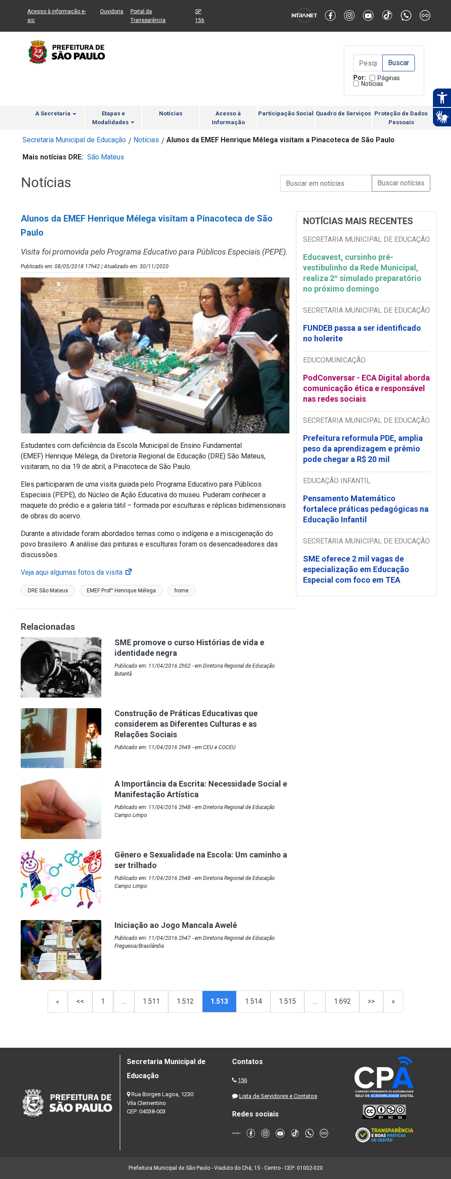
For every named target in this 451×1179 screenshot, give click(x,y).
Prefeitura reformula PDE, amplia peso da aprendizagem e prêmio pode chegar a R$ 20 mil (363, 448)
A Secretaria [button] (53, 113)
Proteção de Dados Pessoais (401, 118)
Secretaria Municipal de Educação (74, 140)
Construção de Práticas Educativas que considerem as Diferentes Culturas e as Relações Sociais (186, 724)
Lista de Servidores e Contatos (278, 1096)
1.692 (342, 1001)
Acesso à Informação (228, 118)
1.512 (185, 1001)
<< (80, 1001)
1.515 (287, 1001)
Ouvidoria (111, 11)
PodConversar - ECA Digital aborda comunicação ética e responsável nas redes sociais (366, 388)
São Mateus (105, 157)
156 (242, 1080)
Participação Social (286, 113)
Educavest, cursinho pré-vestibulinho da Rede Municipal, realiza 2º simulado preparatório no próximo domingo (362, 272)
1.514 (253, 1001)
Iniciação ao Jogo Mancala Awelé (176, 925)
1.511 (151, 1001)
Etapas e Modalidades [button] (111, 118)
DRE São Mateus (48, 591)
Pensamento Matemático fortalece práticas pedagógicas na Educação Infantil (366, 509)
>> (371, 1001)
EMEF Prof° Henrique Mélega (121, 591)
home (181, 591)
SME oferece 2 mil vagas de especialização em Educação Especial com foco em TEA (356, 569)
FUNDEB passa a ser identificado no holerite (362, 333)
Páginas (388, 78)
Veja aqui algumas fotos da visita (77, 572)
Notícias (372, 83)
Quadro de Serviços (343, 113)
